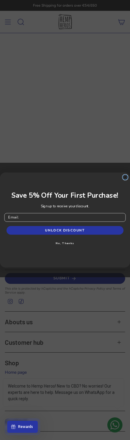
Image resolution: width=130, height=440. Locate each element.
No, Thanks (65, 243)
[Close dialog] (125, 177)
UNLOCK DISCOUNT (65, 230)
